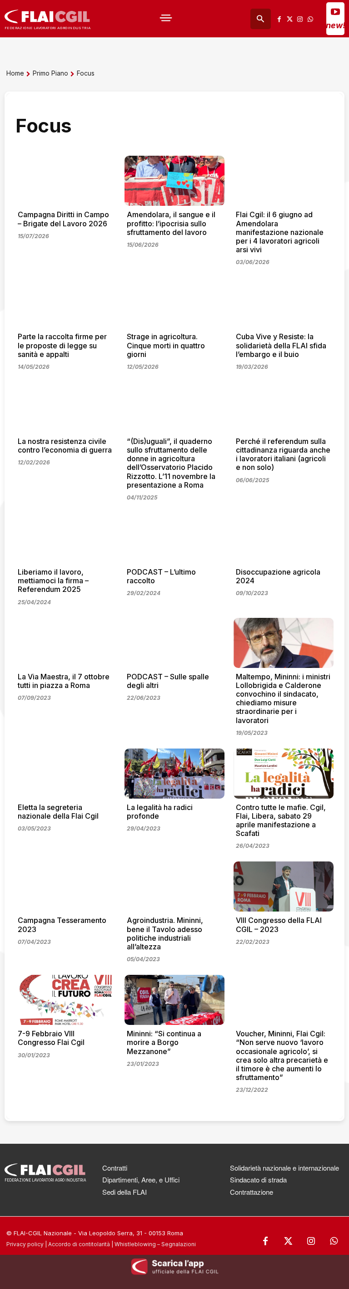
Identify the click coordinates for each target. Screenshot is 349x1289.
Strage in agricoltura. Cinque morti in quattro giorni (166, 345)
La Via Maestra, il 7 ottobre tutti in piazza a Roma (64, 681)
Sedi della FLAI (124, 1192)
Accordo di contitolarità (79, 1244)
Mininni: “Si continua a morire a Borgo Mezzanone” (164, 1042)
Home (15, 73)
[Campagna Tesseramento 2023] (65, 886)
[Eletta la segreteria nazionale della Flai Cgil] (65, 774)
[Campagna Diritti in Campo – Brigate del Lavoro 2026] (65, 181)
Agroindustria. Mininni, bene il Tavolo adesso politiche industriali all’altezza (165, 933)
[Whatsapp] (310, 19)
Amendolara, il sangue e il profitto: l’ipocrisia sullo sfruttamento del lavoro (171, 223)
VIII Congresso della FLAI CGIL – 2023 (279, 924)
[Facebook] (279, 19)
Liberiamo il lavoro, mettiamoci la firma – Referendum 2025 (53, 580)
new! (335, 25)
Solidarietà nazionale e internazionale (284, 1167)
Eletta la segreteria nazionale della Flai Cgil (58, 811)
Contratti (114, 1167)
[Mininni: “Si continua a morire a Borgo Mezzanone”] (174, 1000)
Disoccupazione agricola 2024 (278, 576)
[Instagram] (300, 19)
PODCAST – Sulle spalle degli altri (168, 681)
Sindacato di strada (258, 1179)
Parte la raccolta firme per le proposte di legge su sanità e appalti (62, 345)
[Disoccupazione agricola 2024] (284, 538)
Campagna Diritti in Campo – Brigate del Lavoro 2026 (63, 219)
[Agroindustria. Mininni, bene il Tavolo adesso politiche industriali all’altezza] (174, 886)
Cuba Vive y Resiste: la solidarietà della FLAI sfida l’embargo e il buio (281, 345)
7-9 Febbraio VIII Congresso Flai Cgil (51, 1038)
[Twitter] (290, 19)
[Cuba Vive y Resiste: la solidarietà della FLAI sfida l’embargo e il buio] (284, 303)
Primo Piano (50, 73)
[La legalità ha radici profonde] (174, 774)
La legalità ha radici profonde (160, 811)
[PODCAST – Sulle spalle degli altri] (174, 643)
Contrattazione (251, 1192)
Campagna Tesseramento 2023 (62, 924)
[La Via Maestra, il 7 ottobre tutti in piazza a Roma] (65, 643)
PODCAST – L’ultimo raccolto (161, 576)
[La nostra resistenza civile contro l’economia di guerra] (65, 407)
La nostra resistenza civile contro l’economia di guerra (65, 445)
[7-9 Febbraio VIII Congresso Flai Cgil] (65, 1000)
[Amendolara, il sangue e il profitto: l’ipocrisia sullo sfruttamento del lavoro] (174, 181)
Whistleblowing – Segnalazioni (155, 1244)
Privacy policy (25, 1244)
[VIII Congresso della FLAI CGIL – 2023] (284, 886)
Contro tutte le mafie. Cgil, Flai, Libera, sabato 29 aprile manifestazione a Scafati (281, 820)
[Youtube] (335, 11)
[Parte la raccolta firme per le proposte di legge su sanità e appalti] (65, 303)
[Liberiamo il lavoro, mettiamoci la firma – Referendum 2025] (65, 538)
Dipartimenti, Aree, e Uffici (140, 1179)
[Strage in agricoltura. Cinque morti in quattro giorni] (174, 303)
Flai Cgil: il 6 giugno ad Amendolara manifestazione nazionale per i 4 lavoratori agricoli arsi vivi (280, 232)
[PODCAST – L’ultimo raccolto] (174, 538)
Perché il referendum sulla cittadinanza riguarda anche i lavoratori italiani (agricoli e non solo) (283, 454)
